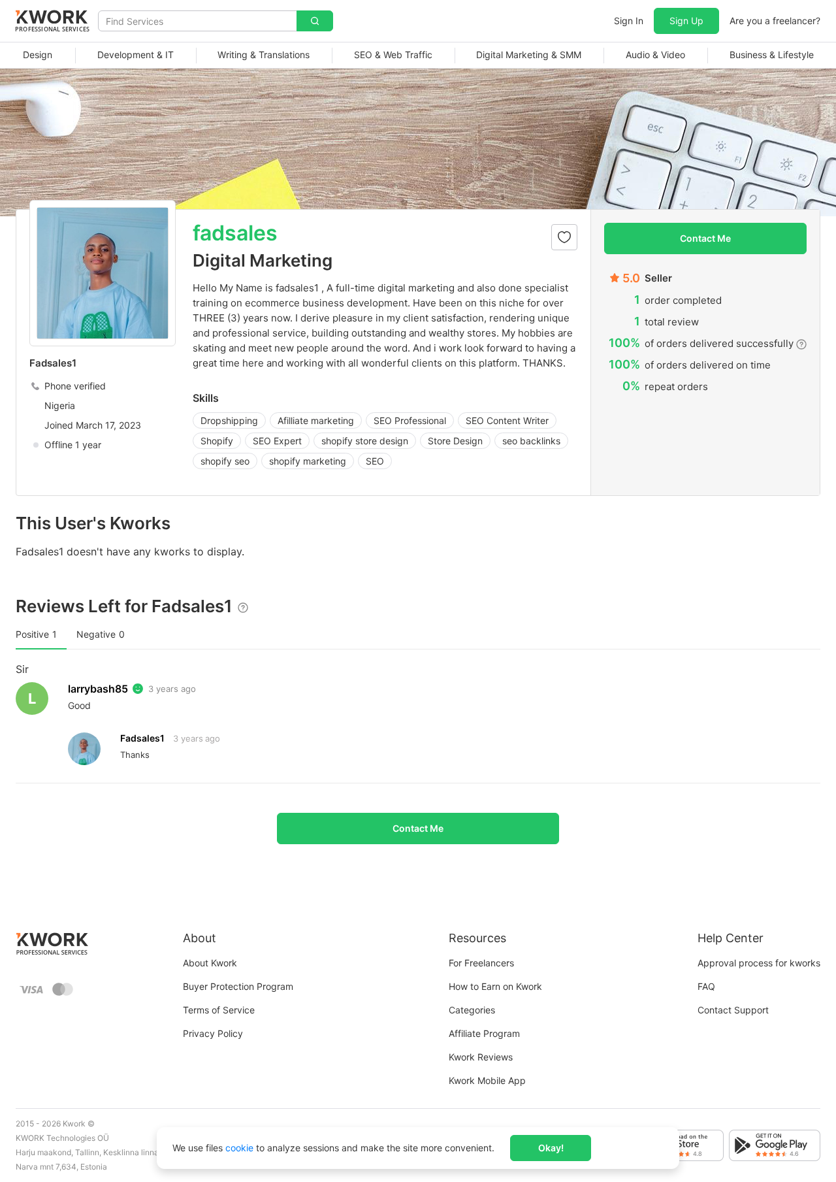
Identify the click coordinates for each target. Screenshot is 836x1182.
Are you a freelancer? (775, 20)
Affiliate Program (484, 1033)
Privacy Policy (213, 1033)
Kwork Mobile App (487, 1080)
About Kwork (210, 962)
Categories (472, 1009)
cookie (239, 1147)
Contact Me (705, 238)
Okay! (551, 1147)
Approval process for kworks (759, 962)
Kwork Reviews (481, 1056)
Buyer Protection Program (238, 986)
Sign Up (686, 20)
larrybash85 (98, 688)
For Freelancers (481, 962)
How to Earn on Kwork (495, 986)
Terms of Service (219, 1009)
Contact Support (733, 1009)
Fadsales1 (142, 738)
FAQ (706, 986)
